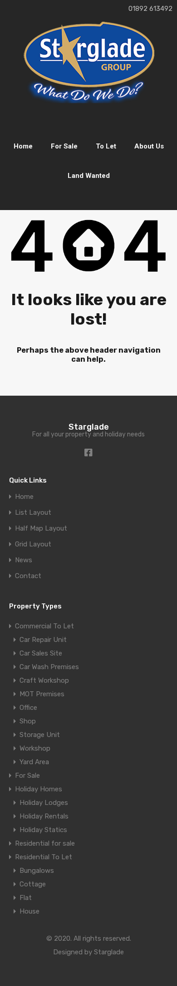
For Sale (64, 146)
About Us (149, 146)
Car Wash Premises (49, 667)
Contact (28, 576)
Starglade (89, 427)
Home (23, 146)
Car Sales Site (41, 653)
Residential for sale (45, 843)
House (29, 911)
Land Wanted (89, 176)
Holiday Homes (38, 789)
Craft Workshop (44, 680)
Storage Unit (40, 735)
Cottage (33, 884)
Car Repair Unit (43, 640)
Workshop (35, 748)
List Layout (33, 512)
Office (28, 708)
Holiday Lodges (44, 803)
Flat (26, 898)
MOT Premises (42, 694)
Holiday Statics (43, 830)
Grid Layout (33, 544)
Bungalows (37, 870)
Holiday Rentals (44, 816)
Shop (28, 721)
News (23, 560)
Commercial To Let (44, 626)
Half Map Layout (41, 528)
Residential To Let (43, 857)
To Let (106, 146)
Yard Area (34, 762)
